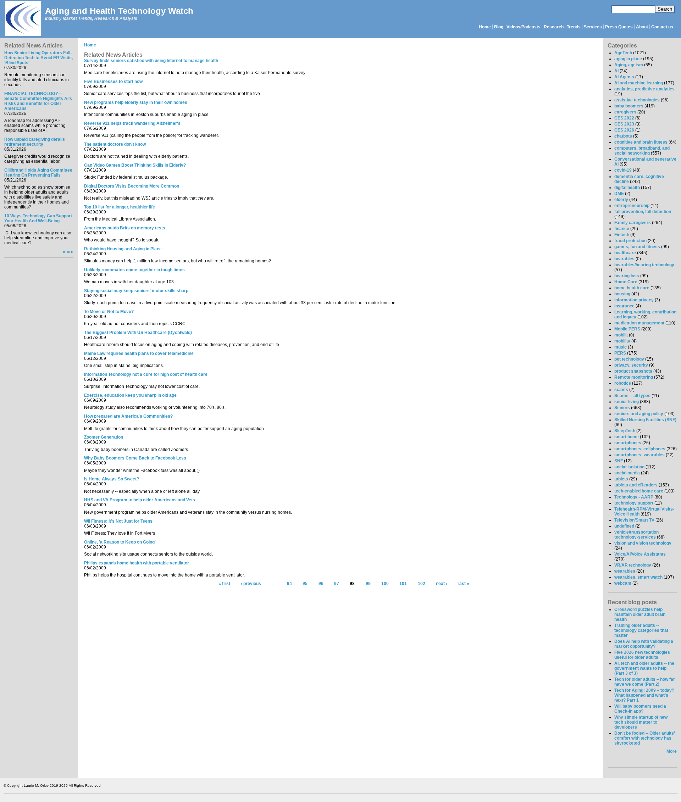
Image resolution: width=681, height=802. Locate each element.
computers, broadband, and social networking (642, 151)
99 (368, 583)
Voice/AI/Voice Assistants (640, 554)
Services (593, 26)
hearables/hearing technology (644, 264)
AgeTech (623, 52)
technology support (633, 503)
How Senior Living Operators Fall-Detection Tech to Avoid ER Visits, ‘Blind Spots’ (38, 57)
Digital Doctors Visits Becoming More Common (131, 186)
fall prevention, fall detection (642, 211)
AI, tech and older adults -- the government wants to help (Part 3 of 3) (644, 668)
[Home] (23, 19)
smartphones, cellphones (639, 448)
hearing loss (626, 275)
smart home (626, 436)
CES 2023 (624, 124)
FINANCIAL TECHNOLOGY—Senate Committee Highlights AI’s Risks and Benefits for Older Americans (38, 101)
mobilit (621, 335)
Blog (498, 26)
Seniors (622, 407)
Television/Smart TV (634, 520)
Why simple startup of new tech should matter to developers (641, 722)
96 (321, 583)
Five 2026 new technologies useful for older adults (642, 655)
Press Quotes (619, 26)
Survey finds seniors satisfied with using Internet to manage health (151, 60)
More (671, 751)
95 (305, 583)
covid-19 (623, 170)
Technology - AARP (633, 497)
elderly (621, 199)
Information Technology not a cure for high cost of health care (145, 374)
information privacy (634, 299)
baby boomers (628, 106)
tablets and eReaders (636, 485)
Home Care (625, 281)
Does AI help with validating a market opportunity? (643, 644)
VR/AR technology (632, 565)
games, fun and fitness (637, 246)
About (642, 26)
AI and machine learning (638, 82)
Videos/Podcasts (523, 26)
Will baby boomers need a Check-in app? (640, 709)
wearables (624, 571)
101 (403, 583)
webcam (622, 583)
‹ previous (251, 583)
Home (485, 26)
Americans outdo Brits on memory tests (124, 227)
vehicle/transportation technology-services (636, 535)
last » (463, 583)
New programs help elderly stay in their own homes (135, 102)
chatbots (623, 136)
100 (385, 583)
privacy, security (631, 365)
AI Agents (624, 76)
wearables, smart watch (638, 577)
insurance (624, 305)
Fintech (621, 234)
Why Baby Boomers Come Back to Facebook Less (135, 458)
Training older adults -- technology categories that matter (641, 630)
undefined (624, 526)
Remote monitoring (633, 377)
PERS (620, 353)
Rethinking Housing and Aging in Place (123, 248)
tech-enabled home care (638, 491)
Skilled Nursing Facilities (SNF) (645, 419)
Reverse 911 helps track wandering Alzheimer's (132, 123)
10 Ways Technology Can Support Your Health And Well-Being (38, 218)
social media (627, 472)
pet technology (629, 359)
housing (622, 293)
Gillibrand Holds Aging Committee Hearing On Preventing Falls (38, 173)
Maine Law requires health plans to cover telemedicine (139, 353)
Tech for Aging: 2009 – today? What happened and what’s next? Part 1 (644, 695)
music (620, 347)
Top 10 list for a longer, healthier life (119, 207)
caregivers (625, 112)
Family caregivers (632, 222)
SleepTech (624, 430)
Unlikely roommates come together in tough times (134, 269)
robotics (622, 383)
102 (421, 583)
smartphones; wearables (639, 454)
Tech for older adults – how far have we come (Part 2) (644, 682)
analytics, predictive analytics (644, 89)
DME (619, 193)
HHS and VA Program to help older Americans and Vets (139, 499)
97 (336, 583)
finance (621, 228)
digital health (627, 187)
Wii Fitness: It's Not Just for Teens (118, 521)
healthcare (625, 252)
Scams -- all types (632, 395)
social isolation (629, 466)
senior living (626, 401)
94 (289, 583)
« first (224, 583)
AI (616, 70)
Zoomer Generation (103, 437)
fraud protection (630, 240)
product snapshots (633, 371)
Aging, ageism (628, 64)
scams (621, 389)
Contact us (662, 26)
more (68, 251)
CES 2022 (624, 118)
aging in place (628, 58)
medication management (639, 323)
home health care (631, 287)
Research (554, 26)
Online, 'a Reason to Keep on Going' (120, 542)
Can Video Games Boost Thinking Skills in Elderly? (135, 165)
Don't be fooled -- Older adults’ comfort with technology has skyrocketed (644, 738)
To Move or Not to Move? (109, 311)
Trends (574, 26)
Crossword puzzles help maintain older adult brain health (639, 614)
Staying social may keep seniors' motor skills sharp (136, 290)
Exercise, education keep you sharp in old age (130, 395)
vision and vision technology (642, 543)
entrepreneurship (631, 205)
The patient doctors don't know (115, 144)
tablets (621, 479)
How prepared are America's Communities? (128, 416)
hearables (624, 258)
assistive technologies (637, 100)
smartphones (627, 442)
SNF (618, 460)
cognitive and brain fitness (641, 142)
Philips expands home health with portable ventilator (136, 563)
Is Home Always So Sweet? (111, 479)
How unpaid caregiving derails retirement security (34, 142)
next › (441, 583)
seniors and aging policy (638, 413)
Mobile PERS (627, 329)
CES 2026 (624, 130)
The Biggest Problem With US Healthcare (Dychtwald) (138, 332)
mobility (622, 341)
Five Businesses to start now (113, 81)
